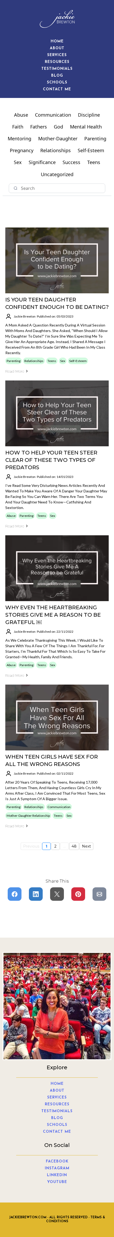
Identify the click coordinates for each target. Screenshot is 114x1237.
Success (71, 162)
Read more (14, 371)
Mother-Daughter (57, 138)
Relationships (55, 150)
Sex (18, 162)
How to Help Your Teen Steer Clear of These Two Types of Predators (51, 460)
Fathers (38, 126)
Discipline (89, 115)
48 (74, 846)
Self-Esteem (91, 150)
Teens (93, 162)
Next (86, 846)
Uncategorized (57, 174)
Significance (42, 162)
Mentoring (19, 138)
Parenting (95, 138)
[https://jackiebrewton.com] (57, 19)
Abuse (21, 115)
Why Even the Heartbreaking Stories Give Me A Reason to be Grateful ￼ (53, 614)
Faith (17, 126)
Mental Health (86, 126)
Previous (31, 846)
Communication (53, 115)
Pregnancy (21, 150)
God (58, 126)
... (64, 846)
